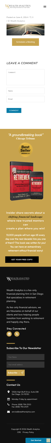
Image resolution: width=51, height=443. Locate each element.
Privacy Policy (28, 432)
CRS (19, 432)
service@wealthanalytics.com (23, 412)
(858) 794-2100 (24, 404)
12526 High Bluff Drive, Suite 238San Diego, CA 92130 (25, 393)
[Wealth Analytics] (18, 6)
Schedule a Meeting (25, 42)
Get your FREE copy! (22, 260)
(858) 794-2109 (21, 407)
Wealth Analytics (17, 21)
